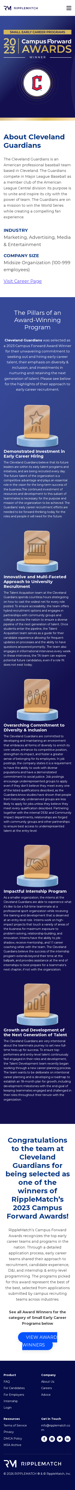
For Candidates (14, 1388)
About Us (47, 1381)
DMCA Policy (13, 1438)
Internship (11, 1401)
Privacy (9, 1432)
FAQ (7, 1381)
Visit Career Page (23, 281)
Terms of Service (15, 1425)
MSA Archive (12, 1445)
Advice (46, 1395)
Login (8, 1407)
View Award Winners (39, 1341)
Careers (46, 1388)
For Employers (14, 1395)
